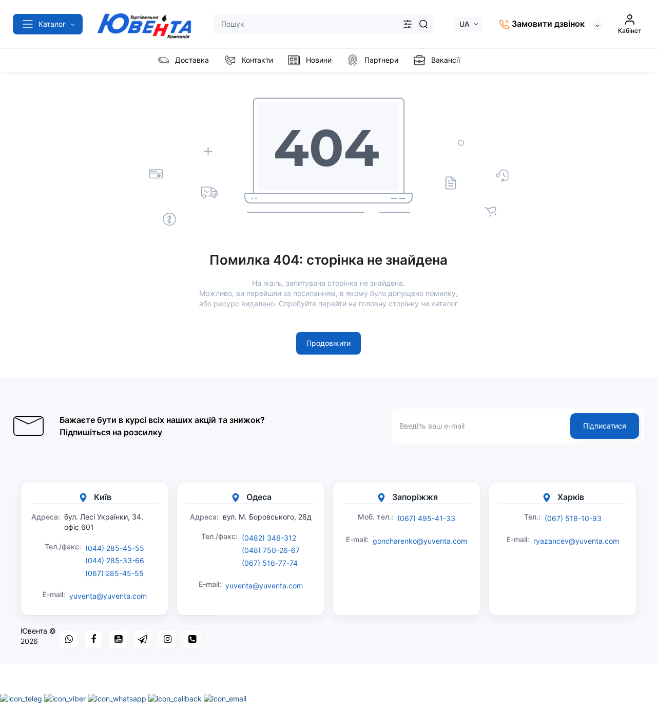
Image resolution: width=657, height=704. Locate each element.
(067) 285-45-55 (114, 573)
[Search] (423, 24)
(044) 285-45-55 (114, 548)
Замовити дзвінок (547, 23)
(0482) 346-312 (269, 537)
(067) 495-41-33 (426, 518)
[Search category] (407, 24)
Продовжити (328, 343)
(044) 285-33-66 (114, 560)
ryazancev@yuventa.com (576, 540)
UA (464, 24)
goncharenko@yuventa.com (420, 540)
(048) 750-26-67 (271, 550)
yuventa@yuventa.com (108, 595)
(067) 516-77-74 (270, 563)
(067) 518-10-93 (573, 518)
